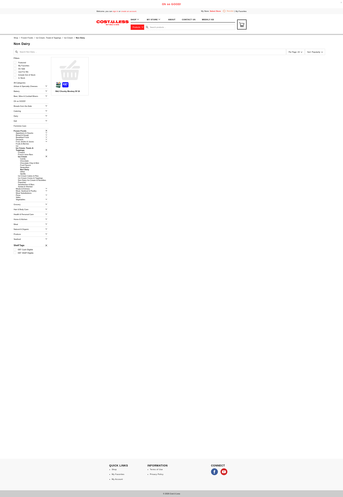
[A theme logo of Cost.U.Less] (112, 23)
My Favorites (241, 11)
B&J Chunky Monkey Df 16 (67, 91)
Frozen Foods (27, 38)
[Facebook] (214, 471)
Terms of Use (156, 469)
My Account (117, 479)
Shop (16, 38)
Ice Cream (68, 38)
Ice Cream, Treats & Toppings (48, 38)
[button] (46, 86)
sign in (115, 11)
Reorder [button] (230, 11)
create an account (128, 11)
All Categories (19, 83)
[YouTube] (224, 471)
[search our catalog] (147, 27)
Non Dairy (80, 38)
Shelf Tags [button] (19, 245)
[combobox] (137, 27)
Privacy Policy (156, 474)
